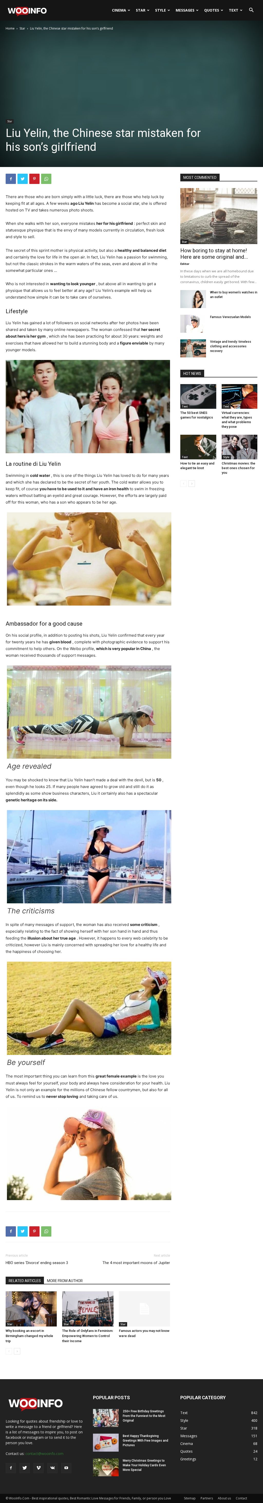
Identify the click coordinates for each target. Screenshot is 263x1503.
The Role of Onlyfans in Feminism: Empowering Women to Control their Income (87, 1336)
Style (160, 10)
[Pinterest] (34, 179)
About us (224, 1498)
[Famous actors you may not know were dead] (144, 1308)
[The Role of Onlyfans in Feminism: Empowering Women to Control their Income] (87, 1308)
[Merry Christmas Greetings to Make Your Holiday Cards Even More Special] (106, 1467)
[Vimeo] (38, 1468)
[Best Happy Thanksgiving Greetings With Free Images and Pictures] (106, 1443)
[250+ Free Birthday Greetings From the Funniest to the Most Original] (106, 1418)
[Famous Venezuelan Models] (193, 324)
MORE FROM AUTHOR (65, 1281)
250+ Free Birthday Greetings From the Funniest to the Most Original (144, 1415)
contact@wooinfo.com (44, 1453)
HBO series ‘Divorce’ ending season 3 (37, 1262)
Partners (207, 1498)
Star (140, 10)
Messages (185, 10)
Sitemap (190, 1498)
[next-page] (17, 1351)
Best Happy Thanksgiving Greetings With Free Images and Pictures (145, 1440)
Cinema (119, 10)
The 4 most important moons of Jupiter (136, 1262)
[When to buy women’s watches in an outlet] (193, 299)
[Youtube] (66, 1468)
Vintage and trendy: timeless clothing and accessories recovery (230, 346)
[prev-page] (9, 1351)
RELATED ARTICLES (25, 1281)
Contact (241, 1498)
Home (10, 28)
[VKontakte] (52, 1468)
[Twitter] (22, 179)
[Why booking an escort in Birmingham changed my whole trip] (31, 1308)
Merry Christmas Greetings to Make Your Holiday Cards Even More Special (144, 1465)
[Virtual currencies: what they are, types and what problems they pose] (240, 396)
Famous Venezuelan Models (230, 317)
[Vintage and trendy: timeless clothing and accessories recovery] (193, 348)
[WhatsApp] (46, 179)
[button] (251, 10)
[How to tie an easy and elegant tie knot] (198, 447)
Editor (184, 264)
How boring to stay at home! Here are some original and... (214, 253)
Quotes (211, 10)
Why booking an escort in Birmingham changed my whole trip (29, 1336)
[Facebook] (11, 179)
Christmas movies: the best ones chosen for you (238, 468)
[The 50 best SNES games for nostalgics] (198, 396)
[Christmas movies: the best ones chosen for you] (240, 447)
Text (233, 10)
